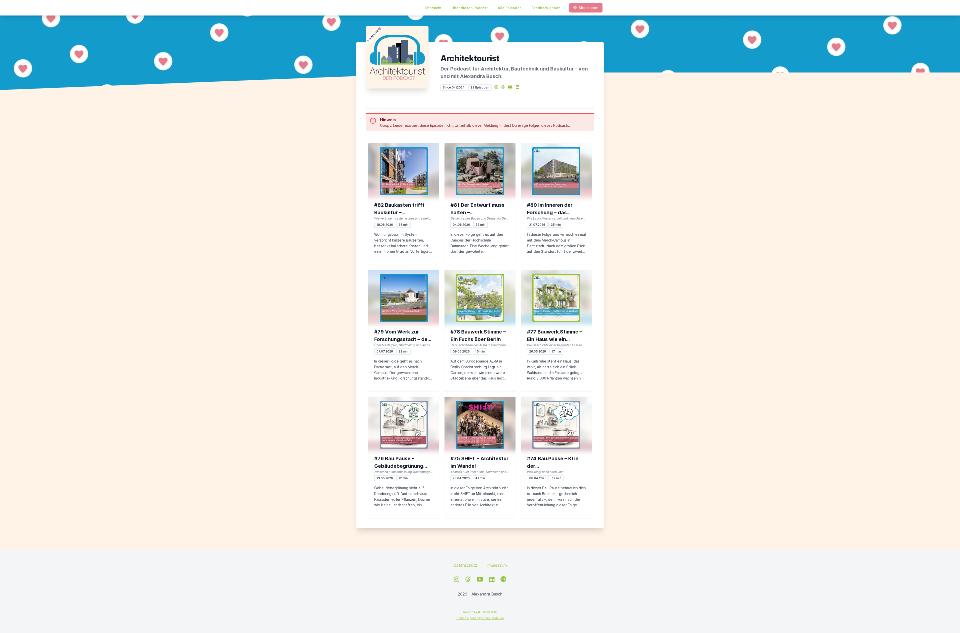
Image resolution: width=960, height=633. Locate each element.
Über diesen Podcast (470, 8)
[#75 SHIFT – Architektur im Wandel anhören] (479, 425)
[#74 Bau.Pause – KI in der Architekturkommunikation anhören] (556, 425)
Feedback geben (546, 8)
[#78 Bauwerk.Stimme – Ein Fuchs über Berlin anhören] (479, 298)
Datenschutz (465, 565)
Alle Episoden (510, 8)
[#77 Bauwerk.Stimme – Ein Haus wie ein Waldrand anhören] (556, 298)
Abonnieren (588, 8)
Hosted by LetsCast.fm (480, 612)
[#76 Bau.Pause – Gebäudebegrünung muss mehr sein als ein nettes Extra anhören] (403, 425)
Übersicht (433, 8)
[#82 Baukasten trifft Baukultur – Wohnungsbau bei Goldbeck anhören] (403, 171)
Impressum (497, 565)
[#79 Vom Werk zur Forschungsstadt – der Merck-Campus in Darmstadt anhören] (403, 298)
